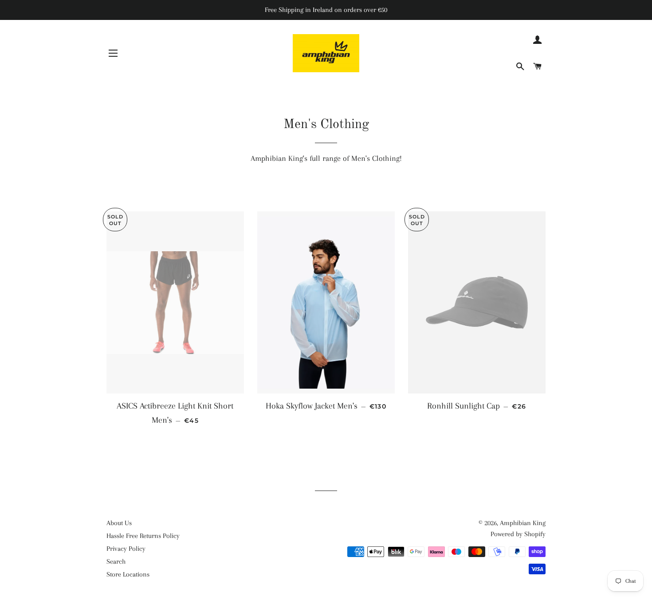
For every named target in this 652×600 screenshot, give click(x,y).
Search (116, 561)
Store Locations (127, 574)
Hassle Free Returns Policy (143, 536)
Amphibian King (523, 523)
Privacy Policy (125, 549)
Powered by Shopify (518, 534)
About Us (119, 523)
